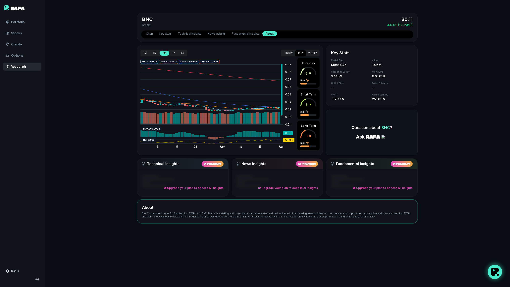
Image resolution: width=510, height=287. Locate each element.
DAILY (300, 53)
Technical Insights (189, 33)
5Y (182, 53)
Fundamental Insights (245, 33)
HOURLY (288, 53)
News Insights (217, 33)
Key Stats (165, 33)
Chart (149, 33)
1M (145, 53)
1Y (174, 53)
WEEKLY (312, 53)
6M (164, 53)
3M (154, 53)
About (270, 33)
